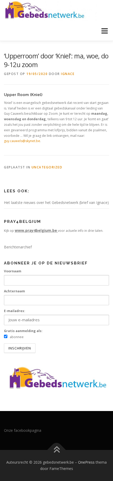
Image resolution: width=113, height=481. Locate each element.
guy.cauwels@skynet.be (22, 141)
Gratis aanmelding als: (23, 331)
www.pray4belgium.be (36, 230)
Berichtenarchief (18, 246)
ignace (67, 74)
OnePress (86, 462)
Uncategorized (47, 167)
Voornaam (12, 271)
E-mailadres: (14, 311)
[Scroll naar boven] (56, 450)
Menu (104, 31)
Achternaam (14, 291)
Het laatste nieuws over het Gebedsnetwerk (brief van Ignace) (56, 202)
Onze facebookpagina (22, 430)
